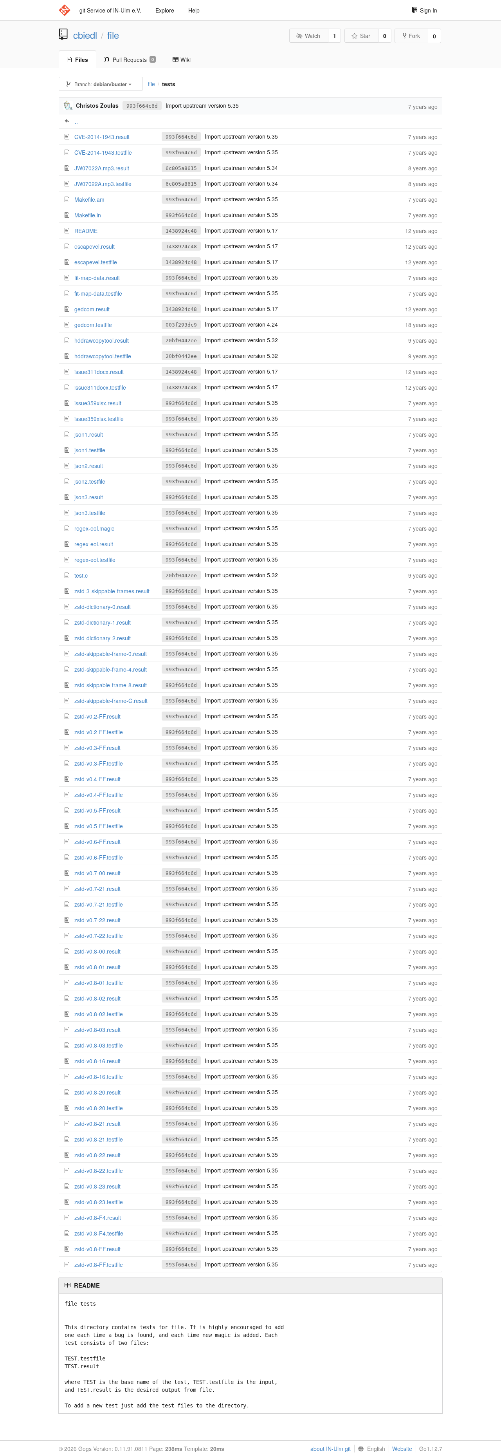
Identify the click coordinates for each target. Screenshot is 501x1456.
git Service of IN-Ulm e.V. (110, 10)
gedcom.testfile (93, 325)
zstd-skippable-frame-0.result (110, 654)
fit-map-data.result (97, 278)
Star (365, 36)
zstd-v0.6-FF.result (97, 841)
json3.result (88, 497)
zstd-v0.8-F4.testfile (98, 1233)
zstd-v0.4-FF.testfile (98, 794)
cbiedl (85, 35)
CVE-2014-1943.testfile (103, 152)
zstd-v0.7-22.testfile (98, 935)
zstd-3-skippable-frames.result (112, 591)
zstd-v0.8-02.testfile (98, 1014)
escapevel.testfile (95, 262)
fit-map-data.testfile (98, 293)
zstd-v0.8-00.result (97, 951)
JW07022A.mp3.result (101, 168)
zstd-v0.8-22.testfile (98, 1170)
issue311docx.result (99, 372)
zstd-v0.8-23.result (97, 1186)
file (113, 35)
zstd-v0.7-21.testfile (98, 904)
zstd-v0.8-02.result (97, 998)
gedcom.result (92, 309)
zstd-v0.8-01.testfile (98, 982)
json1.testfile (89, 450)
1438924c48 (181, 231)
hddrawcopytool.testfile (102, 356)
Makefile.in (87, 215)
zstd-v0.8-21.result (97, 1123)
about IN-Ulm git (330, 1448)
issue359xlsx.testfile (99, 419)
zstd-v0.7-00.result (97, 873)
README (85, 231)
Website (402, 1448)
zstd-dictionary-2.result (102, 638)
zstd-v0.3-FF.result (97, 747)
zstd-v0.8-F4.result (97, 1217)
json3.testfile (89, 513)
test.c (81, 575)
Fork (414, 36)
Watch (312, 36)
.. (76, 121)
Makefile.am (89, 199)
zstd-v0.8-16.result (97, 1061)
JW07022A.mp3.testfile (103, 184)
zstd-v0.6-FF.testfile (98, 857)
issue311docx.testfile (100, 387)
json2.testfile (89, 481)
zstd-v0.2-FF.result (97, 716)
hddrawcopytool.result (101, 340)
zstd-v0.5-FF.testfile (98, 826)
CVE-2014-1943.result (102, 137)
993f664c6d (142, 106)
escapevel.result (94, 246)
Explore (164, 10)
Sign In (428, 10)
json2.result (88, 466)
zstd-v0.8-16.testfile (98, 1076)
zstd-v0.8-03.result (97, 1029)
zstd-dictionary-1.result (102, 622)
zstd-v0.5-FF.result (97, 810)
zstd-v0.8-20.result (97, 1092)
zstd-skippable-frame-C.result (111, 701)
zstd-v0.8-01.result (97, 967)
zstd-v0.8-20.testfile (98, 1108)
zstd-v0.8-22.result (97, 1155)
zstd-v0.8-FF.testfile (98, 1264)
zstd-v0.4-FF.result (97, 779)
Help (194, 10)
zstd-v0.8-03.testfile (98, 1045)
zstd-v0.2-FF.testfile (98, 732)
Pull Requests (133, 59)
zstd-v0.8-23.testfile (98, 1202)
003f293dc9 (181, 325)
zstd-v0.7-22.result (97, 920)
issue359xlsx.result (97, 403)
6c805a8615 (181, 168)
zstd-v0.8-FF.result (97, 1249)
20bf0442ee (181, 340)
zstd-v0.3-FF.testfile (98, 763)
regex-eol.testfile (94, 560)
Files (81, 59)
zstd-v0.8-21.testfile (98, 1139)
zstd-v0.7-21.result (97, 888)
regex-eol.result (93, 544)
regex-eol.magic (94, 528)
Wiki (185, 59)
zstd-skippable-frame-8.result (110, 685)
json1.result (88, 434)
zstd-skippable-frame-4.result (110, 669)
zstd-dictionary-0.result (102, 607)
